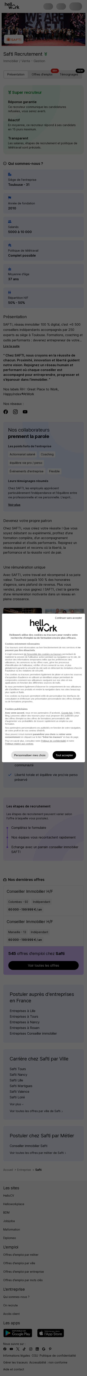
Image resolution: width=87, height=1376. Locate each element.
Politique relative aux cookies (19, 743)
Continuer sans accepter (68, 618)
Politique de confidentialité (53, 741)
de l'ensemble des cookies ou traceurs (43, 654)
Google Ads (67, 713)
